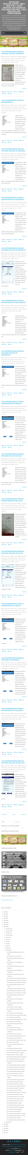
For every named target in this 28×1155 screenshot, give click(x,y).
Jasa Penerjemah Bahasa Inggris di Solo (15, 1098)
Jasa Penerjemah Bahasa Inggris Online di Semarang (12, 353)
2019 (5, 926)
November (8, 931)
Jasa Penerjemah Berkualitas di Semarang (15, 1059)
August (7, 937)
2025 (5, 914)
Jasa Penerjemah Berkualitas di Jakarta (15, 1100)
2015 (5, 1130)
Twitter (16, 91)
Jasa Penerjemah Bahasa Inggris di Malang (16, 1119)
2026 (5, 911)
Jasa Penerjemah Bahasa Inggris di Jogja (15, 1105)
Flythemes (12, 1150)
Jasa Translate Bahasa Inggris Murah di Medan (16, 1015)
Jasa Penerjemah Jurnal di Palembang (15, 1013)
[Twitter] (8, 1141)
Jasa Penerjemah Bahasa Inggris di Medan (15, 1071)
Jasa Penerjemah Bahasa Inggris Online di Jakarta (13, 150)
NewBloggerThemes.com (14, 1152)
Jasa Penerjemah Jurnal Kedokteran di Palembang (13, 301)
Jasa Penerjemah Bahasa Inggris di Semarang (16, 1092)
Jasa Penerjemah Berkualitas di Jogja (14, 1094)
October (8, 933)
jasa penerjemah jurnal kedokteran (11, 107)
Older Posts (23, 814)
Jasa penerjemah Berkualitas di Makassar (15, 1088)
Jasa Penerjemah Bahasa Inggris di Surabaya (12, 659)
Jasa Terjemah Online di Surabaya (14, 1117)
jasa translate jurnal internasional (11, 108)
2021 (5, 922)
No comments (15, 62)
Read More (24, 88)
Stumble (5, 93)
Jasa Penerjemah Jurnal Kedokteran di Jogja (12, 604)
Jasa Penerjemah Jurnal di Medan (14, 1017)
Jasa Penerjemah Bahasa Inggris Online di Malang (13, 762)
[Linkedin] (19, 1141)
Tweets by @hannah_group (7, 900)
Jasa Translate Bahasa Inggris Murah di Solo (16, 1035)
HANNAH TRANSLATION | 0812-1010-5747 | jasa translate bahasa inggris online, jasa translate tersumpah (14, 7)
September (8, 935)
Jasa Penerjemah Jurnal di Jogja (13, 1027)
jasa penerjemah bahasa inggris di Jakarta (17, 155)
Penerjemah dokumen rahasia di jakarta (15, 1054)
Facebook (10, 91)
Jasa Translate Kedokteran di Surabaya (15, 1083)
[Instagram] (17, 1141)
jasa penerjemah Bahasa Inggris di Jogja (16, 558)
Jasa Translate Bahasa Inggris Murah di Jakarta (16, 1019)
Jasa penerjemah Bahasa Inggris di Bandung (16, 1086)
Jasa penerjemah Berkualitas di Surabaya (15, 1052)
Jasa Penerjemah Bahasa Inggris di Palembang (16, 1056)
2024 (5, 916)
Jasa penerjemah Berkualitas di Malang (15, 1081)
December (8, 928)
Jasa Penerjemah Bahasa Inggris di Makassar (16, 1065)
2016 (5, 1128)
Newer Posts (4, 814)
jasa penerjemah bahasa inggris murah (9, 60)
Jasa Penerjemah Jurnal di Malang (14, 1021)
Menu (3, 33)
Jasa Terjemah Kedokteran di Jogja (14, 1103)
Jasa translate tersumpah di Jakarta (14, 1090)
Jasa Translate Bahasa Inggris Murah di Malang (16, 1050)
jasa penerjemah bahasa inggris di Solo (16, 460)
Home (14, 814)
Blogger (19, 1148)
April (7, 945)
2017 (5, 1126)
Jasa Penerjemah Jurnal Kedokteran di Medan (12, 402)
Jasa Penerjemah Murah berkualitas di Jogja (16, 1115)
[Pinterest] (15, 1141)
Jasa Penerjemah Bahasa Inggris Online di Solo (12, 455)
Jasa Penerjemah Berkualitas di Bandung (15, 1107)
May (7, 943)
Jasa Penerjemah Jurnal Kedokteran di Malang (12, 500)
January (8, 1122)
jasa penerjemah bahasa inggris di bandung (17, 254)
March (7, 947)
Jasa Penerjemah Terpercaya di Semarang (15, 1069)
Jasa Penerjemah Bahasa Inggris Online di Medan (12, 52)
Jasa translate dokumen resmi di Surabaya (15, 1096)
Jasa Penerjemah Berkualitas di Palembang (16, 1067)
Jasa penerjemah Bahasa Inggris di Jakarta (16, 1079)
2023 (5, 918)
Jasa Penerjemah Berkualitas (13, 1042)
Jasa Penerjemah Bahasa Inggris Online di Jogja (12, 552)
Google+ (22, 91)
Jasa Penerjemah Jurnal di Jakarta (14, 1033)
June (7, 941)
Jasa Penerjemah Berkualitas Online (14, 1048)
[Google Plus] (12, 1141)
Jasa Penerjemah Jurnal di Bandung (14, 1038)
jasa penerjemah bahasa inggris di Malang (16, 767)
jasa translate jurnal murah (12, 110)
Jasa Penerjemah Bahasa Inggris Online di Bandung (13, 249)
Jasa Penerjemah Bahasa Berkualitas (14, 1109)
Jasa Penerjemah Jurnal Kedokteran (12, 101)
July (7, 939)
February (8, 950)
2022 (5, 920)
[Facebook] (10, 1141)
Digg (10, 93)
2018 (5, 1124)
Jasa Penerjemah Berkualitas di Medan (15, 1073)
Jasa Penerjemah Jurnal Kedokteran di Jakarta (12, 709)
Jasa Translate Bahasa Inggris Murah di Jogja (16, 1040)
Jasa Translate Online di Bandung (14, 1111)
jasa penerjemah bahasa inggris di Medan (16, 58)
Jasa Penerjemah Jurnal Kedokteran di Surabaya (12, 198)
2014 (5, 1132)
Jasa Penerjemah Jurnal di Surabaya (14, 1007)
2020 (5, 924)
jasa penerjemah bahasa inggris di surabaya (17, 664)
